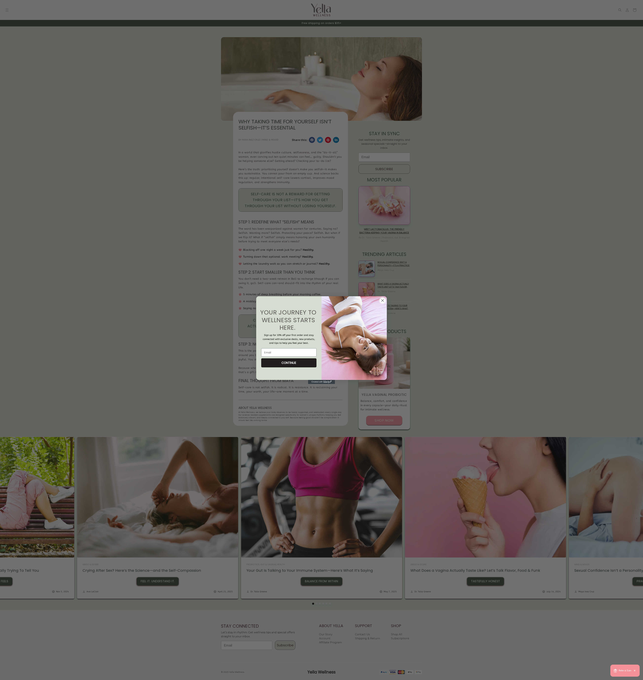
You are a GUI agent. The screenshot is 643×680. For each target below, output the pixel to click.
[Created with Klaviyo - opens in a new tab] (321, 382)
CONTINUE (288, 363)
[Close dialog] (382, 300)
